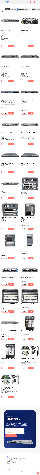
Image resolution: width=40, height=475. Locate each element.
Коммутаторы (26, 9)
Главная (6, 5)
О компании (9, 469)
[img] (6, 2)
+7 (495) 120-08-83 (24, 458)
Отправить (11, 435)
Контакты (8, 467)
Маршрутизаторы (11, 5)
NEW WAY (8, 2)
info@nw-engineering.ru (25, 460)
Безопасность (22, 471)
